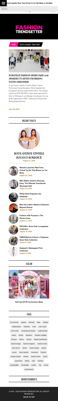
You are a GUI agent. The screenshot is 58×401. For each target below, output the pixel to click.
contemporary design (28, 331)
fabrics (21, 339)
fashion (29, 339)
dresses (14, 339)
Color (34, 326)
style (33, 361)
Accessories (14, 322)
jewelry (44, 348)
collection (27, 326)
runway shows (35, 356)
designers (29, 335)
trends (46, 365)
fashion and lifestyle (40, 339)
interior (25, 348)
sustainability (14, 365)
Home (13, 44)
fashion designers (29, 344)
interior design (34, 348)
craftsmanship (42, 331)
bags (38, 322)
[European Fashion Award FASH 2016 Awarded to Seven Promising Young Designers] (29, 72)
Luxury (14, 352)
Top (40, 365)
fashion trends (42, 344)
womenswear (29, 369)
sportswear (18, 361)
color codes (42, 326)
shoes (45, 356)
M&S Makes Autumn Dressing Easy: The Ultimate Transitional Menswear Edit (33, 183)
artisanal (31, 322)
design (21, 335)
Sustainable (25, 365)
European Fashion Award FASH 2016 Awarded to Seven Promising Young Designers (29, 78)
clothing (45, 322)
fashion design (16, 344)
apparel (23, 322)
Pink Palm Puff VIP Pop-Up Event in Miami (29, 302)
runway (25, 356)
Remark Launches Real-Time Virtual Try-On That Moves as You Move (24, 2)
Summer (40, 361)
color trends (15, 331)
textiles (33, 365)
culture (14, 335)
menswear (34, 352)
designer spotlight (40, 335)
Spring (27, 361)
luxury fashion (23, 352)
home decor (16, 348)
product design (16, 356)
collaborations (16, 326)
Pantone (43, 352)
